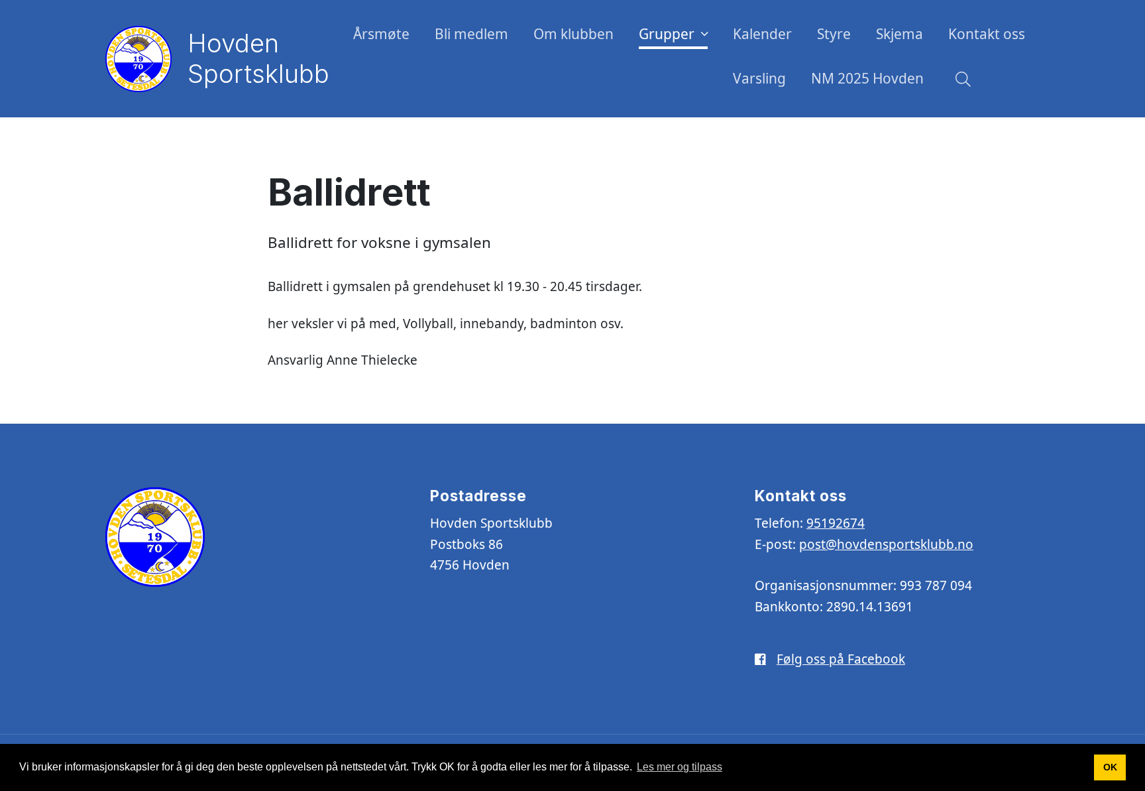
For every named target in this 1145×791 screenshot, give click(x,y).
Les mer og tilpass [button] (679, 766)
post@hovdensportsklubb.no (886, 544)
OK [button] (1110, 767)
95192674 (835, 523)
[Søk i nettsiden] (960, 81)
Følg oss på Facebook (841, 659)
